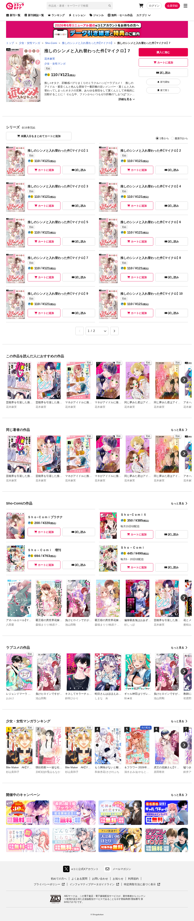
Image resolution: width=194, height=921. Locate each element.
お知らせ (118, 878)
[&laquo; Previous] (79, 331)
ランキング (58, 15)
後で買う (164, 90)
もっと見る (177, 429)
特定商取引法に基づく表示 (142, 884)
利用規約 (133, 878)
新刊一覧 (15, 15)
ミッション (79, 15)
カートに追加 (165, 62)
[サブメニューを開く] (185, 5)
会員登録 (172, 5)
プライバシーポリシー (49, 884)
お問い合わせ (100, 878)
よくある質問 (79, 878)
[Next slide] (184, 380)
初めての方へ (59, 878)
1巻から (164, 138)
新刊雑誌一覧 (36, 15)
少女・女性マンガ (55, 63)
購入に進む (163, 52)
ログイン (154, 5)
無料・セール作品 (122, 15)
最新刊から (181, 138)
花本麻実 (49, 58)
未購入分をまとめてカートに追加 (41, 136)
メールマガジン (122, 868)
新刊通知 (164, 82)
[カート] (141, 5)
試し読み (165, 72)
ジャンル (98, 15)
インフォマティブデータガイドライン (92, 884)
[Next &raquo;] (114, 331)
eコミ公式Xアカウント (81, 869)
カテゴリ (141, 15)
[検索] (109, 5)
